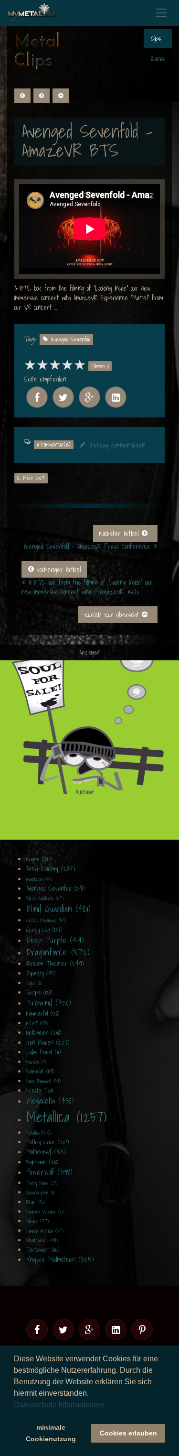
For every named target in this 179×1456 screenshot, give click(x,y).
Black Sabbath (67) (44, 898)
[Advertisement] (89, 750)
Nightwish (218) (42, 1162)
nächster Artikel (120, 533)
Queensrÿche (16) (40, 1192)
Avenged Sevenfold (70, 339)
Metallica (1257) (66, 1117)
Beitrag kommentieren (117, 445)
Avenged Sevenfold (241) (55, 888)
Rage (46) (35, 1202)
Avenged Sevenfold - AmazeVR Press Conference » (91, 546)
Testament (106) (42, 1249)
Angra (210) (38, 859)
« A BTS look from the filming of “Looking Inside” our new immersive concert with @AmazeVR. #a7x (86, 587)
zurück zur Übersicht (112, 615)
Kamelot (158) (40, 1071)
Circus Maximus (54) (46, 920)
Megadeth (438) (50, 1100)
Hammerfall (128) (42, 1013)
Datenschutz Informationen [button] (59, 1405)
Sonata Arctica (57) (44, 1230)
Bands (158, 59)
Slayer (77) (37, 1221)
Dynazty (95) (40, 973)
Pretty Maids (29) (41, 1183)
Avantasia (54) (39, 879)
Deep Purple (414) (55, 939)
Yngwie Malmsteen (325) (60, 1259)
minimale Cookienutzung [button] (51, 1433)
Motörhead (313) (45, 1151)
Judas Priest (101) (43, 1052)
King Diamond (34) (43, 1081)
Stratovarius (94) (42, 1240)
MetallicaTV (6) (39, 1133)
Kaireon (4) (36, 1062)
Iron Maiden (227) (47, 1042)
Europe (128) (39, 992)
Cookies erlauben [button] (128, 1433)
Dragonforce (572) (57, 952)
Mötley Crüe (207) (47, 1142)
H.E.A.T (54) (37, 1023)
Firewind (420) (48, 1002)
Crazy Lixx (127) (44, 929)
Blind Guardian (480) (58, 909)
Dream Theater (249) (55, 963)
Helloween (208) (43, 1033)
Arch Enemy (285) (50, 868)
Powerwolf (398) (49, 1172)
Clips (156, 38)
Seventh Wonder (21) (44, 1211)
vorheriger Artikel (57, 569)
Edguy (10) (34, 983)
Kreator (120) (39, 1090)
